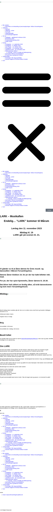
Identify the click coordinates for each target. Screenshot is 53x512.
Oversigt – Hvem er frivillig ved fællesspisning (19, 52)
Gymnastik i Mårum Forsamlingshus (14, 53)
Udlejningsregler (9, 33)
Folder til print (8, 41)
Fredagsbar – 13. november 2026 (13, 48)
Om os (4, 36)
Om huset (7, 32)
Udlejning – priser (9, 30)
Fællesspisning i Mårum (11, 51)
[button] (26, 116)
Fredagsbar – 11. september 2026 (14, 44)
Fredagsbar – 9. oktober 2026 (12, 45)
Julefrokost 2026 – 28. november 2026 (15, 49)
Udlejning (5, 28)
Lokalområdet (6, 56)
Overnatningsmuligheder (11, 34)
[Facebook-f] (0, 410)
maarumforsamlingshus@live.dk (29, 338)
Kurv (4, 60)
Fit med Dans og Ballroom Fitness (14, 55)
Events (4, 42)
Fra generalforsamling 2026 (12, 40)
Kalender (7, 29)
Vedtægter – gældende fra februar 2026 (15, 37)
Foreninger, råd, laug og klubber (13, 57)
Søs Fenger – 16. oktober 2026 (13, 47)
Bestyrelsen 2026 (9, 38)
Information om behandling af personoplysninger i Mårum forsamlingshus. (24, 26)
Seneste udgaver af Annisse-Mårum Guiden (16, 59)
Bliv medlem (6, 25)
